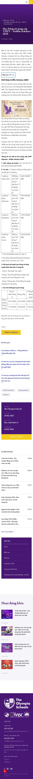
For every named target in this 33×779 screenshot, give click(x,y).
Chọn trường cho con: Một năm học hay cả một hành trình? (10, 487)
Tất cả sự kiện (7, 532)
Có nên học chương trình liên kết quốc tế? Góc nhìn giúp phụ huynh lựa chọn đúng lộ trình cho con (15, 378)
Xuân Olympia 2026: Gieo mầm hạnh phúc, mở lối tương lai (10, 499)
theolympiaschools (23, 390)
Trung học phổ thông (10, 569)
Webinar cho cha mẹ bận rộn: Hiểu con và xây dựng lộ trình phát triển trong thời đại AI (10, 474)
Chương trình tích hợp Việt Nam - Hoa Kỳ (16, 575)
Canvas (6, 759)
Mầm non (7, 552)
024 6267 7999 (9, 738)
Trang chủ (6, 20)
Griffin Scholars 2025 (8, 390)
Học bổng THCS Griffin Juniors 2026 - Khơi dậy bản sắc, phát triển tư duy (9, 521)
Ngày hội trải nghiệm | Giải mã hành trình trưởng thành (10, 510)
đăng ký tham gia (11, 332)
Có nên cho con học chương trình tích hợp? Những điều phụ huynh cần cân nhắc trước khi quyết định (15, 364)
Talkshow (7, 762)
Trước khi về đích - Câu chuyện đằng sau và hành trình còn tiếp (9, 460)
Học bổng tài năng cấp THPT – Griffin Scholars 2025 (15, 23)
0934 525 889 (8, 728)
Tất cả (12, 20)
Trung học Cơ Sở (9, 563)
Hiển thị (11, 75)
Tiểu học (6, 558)
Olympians (6, 394)
